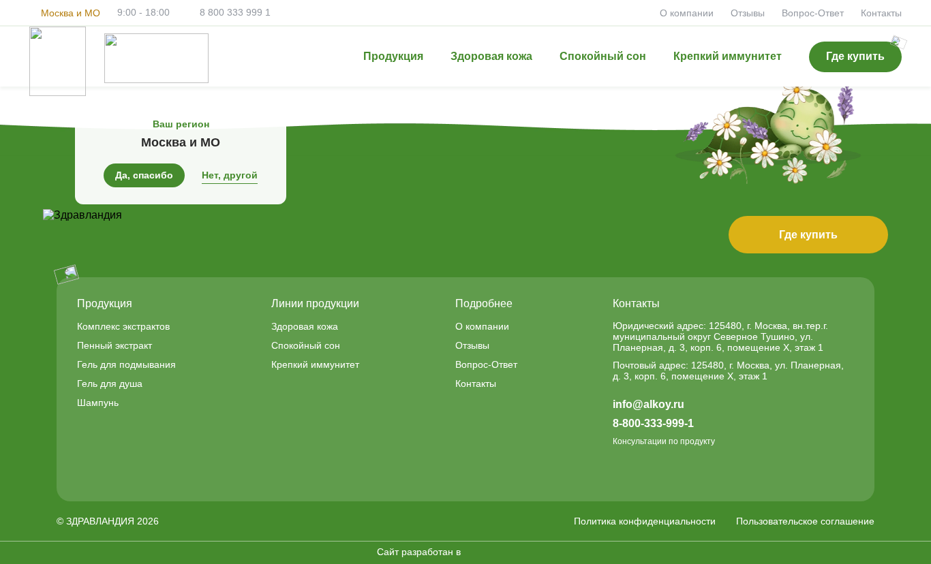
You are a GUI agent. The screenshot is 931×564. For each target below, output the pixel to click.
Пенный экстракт (114, 345)
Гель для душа (109, 383)
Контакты (881, 12)
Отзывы (748, 12)
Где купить (808, 234)
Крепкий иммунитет (727, 56)
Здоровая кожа (491, 56)
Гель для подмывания (126, 364)
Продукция (393, 56)
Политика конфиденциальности (645, 521)
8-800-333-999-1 (653, 423)
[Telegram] (621, 472)
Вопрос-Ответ (813, 12)
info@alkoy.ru (648, 404)
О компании (687, 12)
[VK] (653, 472)
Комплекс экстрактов (123, 326)
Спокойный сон (603, 56)
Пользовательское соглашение (805, 521)
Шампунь (98, 402)
